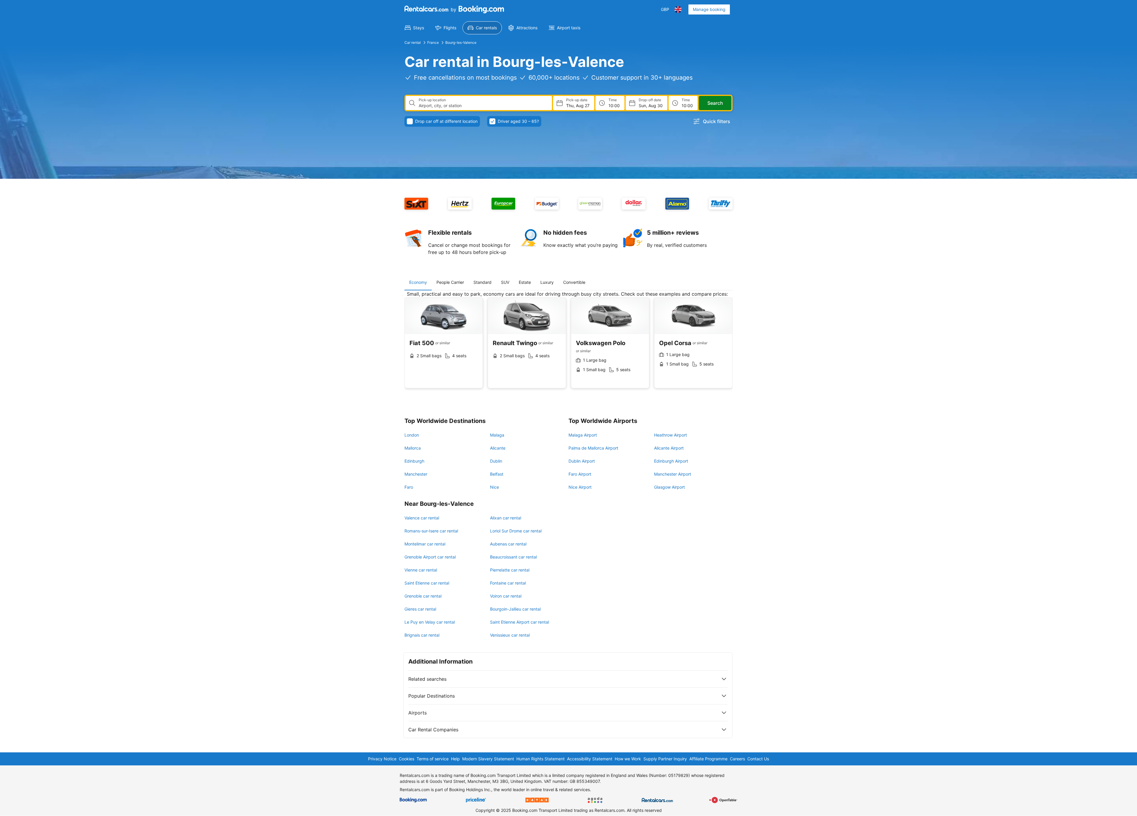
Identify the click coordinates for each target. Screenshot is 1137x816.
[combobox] (483, 106)
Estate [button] (525, 282)
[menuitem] (414, 27)
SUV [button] (505, 282)
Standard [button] (482, 282)
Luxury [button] (547, 282)
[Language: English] (678, 9)
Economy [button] (418, 282)
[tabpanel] (568, 344)
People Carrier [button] (450, 282)
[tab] (418, 282)
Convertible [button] (574, 282)
